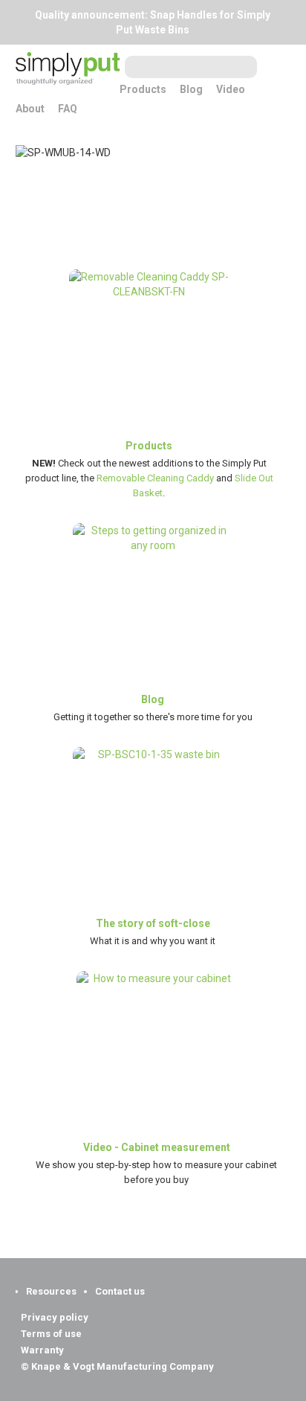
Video (230, 89)
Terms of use (51, 1334)
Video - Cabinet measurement (156, 1147)
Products (143, 89)
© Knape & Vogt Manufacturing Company (117, 1367)
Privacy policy (54, 1317)
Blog (191, 89)
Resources (51, 1291)
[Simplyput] (68, 73)
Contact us (120, 1291)
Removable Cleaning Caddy (155, 478)
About (30, 109)
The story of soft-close (153, 923)
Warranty (42, 1350)
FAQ (67, 109)
